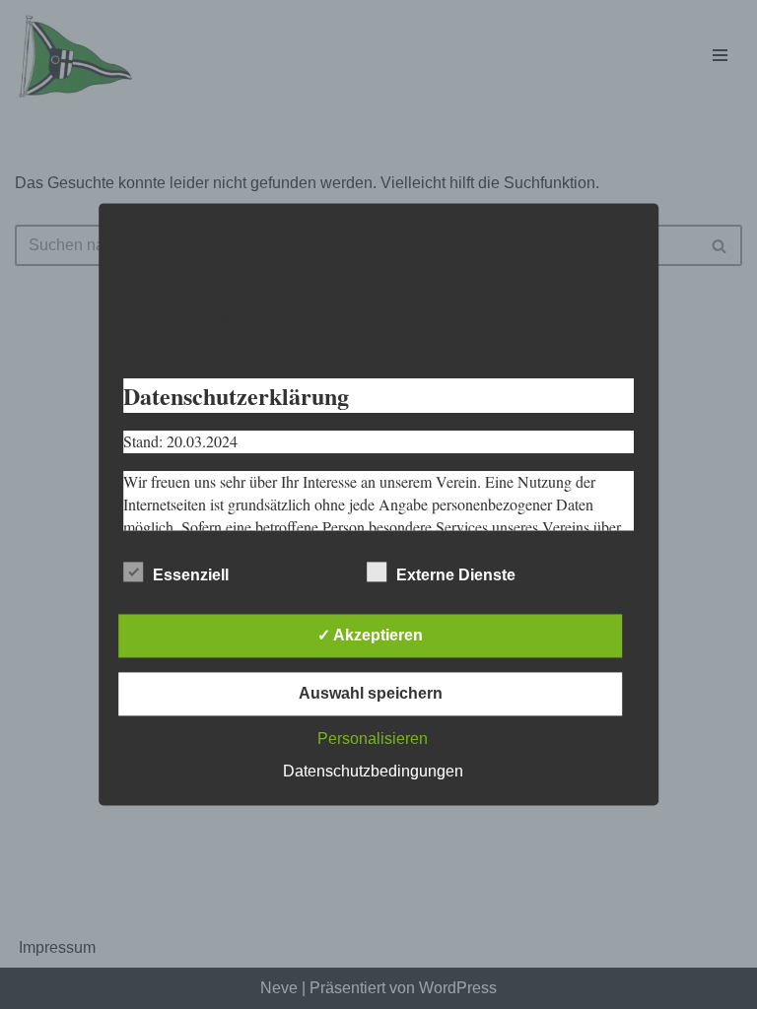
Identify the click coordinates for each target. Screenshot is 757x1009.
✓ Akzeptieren (370, 636)
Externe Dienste (456, 576)
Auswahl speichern (371, 694)
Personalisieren (372, 739)
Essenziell (191, 576)
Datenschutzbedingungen (373, 772)
